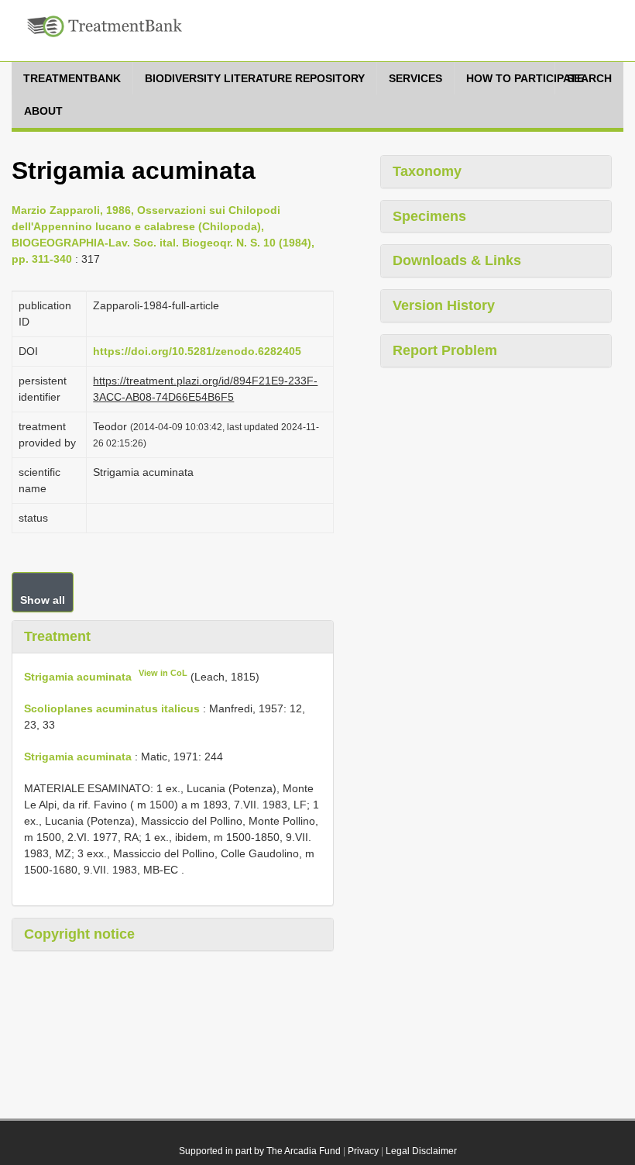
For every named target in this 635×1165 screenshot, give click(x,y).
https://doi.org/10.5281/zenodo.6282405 (197, 351)
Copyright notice (79, 934)
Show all (42, 600)
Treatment (57, 636)
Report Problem (445, 350)
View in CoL (163, 672)
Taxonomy (427, 171)
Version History (444, 305)
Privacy (363, 1151)
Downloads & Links (457, 260)
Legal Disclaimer (421, 1151)
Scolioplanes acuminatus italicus (112, 708)
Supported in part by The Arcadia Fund (260, 1151)
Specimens (429, 216)
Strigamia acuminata (78, 676)
